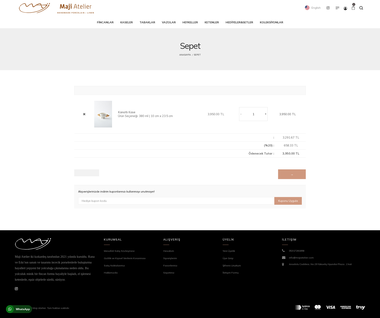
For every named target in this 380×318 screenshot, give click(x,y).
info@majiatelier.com (301, 257)
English (316, 7)
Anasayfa (185, 54)
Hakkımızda (111, 272)
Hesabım (168, 250)
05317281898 (296, 250)
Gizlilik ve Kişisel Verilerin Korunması (125, 258)
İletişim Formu (231, 272)
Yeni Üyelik (229, 250)
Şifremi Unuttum (232, 265)
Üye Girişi (228, 258)
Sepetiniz (168, 272)
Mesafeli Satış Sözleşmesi (119, 250)
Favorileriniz (170, 265)
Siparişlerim (170, 258)
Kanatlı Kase (126, 112)
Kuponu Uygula (288, 201)
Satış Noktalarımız (114, 265)
